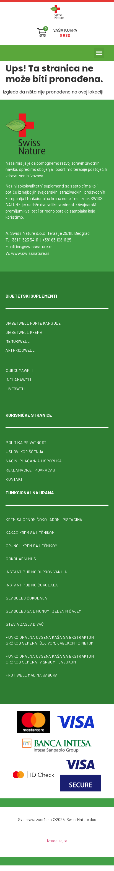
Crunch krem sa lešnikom (32, 545)
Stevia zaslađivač (25, 624)
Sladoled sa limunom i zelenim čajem (44, 611)
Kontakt (14, 479)
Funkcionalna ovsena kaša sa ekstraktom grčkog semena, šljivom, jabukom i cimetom (50, 640)
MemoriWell (18, 341)
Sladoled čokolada (26, 598)
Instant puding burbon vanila (36, 571)
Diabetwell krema (24, 332)
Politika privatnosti (27, 442)
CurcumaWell (20, 370)
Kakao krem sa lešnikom (30, 532)
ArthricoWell (20, 350)
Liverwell (16, 388)
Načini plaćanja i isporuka (34, 460)
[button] (99, 53)
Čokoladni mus (21, 558)
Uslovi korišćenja (25, 451)
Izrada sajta (57, 840)
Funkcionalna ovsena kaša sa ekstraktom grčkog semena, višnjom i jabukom (50, 659)
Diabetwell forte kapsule (33, 323)
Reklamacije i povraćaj (30, 470)
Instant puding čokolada (32, 585)
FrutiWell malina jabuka (32, 675)
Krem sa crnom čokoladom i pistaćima (44, 519)
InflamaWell (19, 379)
